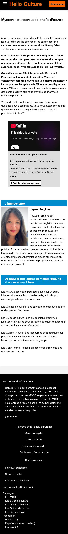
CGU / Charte (34, 439)
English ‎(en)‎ (11, 519)
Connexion (57, 3)
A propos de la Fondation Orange (34, 426)
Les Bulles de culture (16, 500)
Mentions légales (34, 433)
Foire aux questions (16, 467)
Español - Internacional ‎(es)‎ (20, 523)
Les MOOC (11, 496)
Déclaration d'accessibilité (34, 452)
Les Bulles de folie (15, 511)
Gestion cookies (34, 459)
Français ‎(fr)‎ (9, 515)
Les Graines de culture (17, 504)
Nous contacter (13, 474)
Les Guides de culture (17, 508)
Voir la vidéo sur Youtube (26, 183)
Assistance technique (17, 480)
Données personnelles (34, 445)
